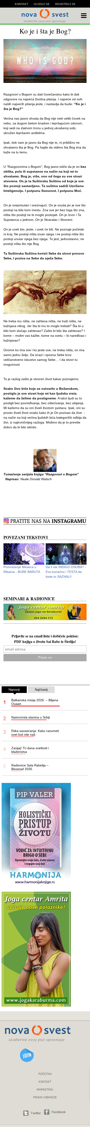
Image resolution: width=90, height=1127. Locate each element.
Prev (6, 558)
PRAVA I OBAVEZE (45, 1097)
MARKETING (45, 1089)
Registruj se (65, 4)
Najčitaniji (41, 689)
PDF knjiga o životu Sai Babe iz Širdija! (45, 642)
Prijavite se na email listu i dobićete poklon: (45, 636)
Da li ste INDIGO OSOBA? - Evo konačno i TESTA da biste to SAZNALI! (66, 571)
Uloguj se (42, 4)
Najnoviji (14, 689)
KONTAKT (45, 1081)
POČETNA (45, 1074)
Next (84, 558)
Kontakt (21, 4)
